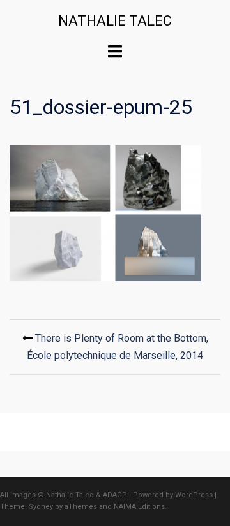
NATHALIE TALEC (115, 21)
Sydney (41, 506)
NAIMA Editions (139, 506)
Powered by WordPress (173, 495)
